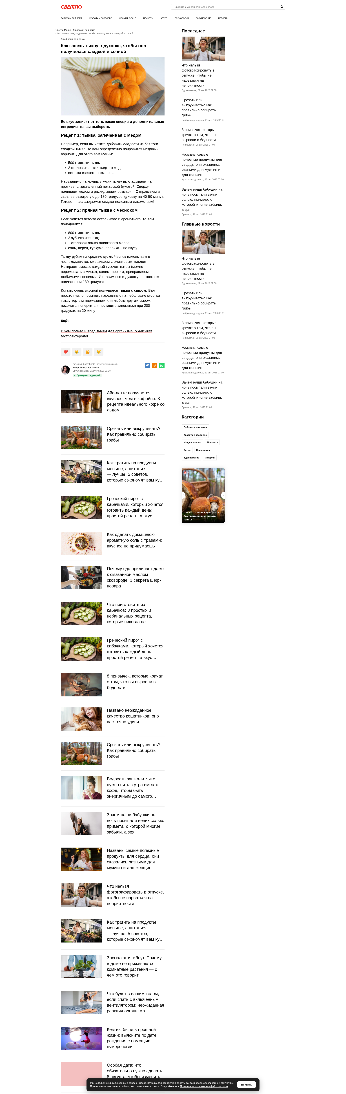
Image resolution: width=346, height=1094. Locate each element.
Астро (164, 18)
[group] (203, 495)
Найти (282, 7)
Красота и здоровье (100, 18)
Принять (246, 1084)
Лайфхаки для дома (71, 18)
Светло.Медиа (63, 30)
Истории (223, 18)
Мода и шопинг (127, 18)
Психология (182, 18)
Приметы (148, 18)
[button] (223, 495)
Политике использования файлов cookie (204, 1086)
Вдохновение (203, 18)
